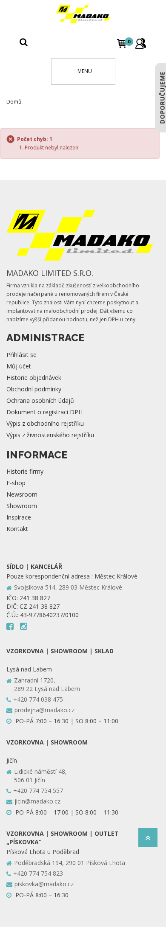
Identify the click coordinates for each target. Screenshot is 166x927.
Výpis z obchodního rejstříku (45, 423)
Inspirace (18, 517)
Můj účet (18, 366)
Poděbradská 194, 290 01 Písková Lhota (69, 863)
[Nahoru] (147, 840)
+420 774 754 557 (38, 791)
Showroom (21, 506)
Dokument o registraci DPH (44, 412)
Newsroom (21, 494)
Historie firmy (24, 471)
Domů (13, 101)
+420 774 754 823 (38, 873)
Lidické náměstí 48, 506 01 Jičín (40, 775)
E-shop (16, 483)
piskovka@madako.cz (44, 884)
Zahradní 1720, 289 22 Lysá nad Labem (47, 684)
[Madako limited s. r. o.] (83, 14)
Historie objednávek (33, 378)
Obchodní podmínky (33, 389)
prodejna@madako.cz (44, 710)
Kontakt (17, 529)
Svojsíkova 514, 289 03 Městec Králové (68, 587)
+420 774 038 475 (38, 699)
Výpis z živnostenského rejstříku (50, 435)
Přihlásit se (21, 355)
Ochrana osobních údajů (40, 400)
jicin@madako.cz (37, 801)
